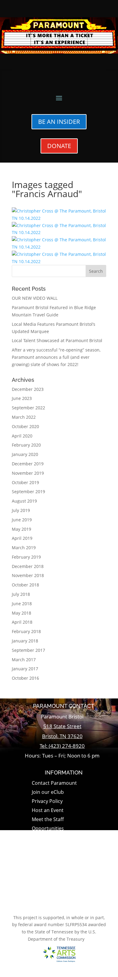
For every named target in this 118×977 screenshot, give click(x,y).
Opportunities (48, 829)
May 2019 (21, 529)
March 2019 (24, 547)
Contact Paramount (54, 783)
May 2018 (21, 613)
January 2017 (25, 669)
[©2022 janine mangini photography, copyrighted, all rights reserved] (59, 218)
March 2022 (24, 417)
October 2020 (25, 426)
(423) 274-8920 (67, 745)
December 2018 (28, 566)
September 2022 (28, 408)
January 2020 (25, 454)
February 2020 (26, 445)
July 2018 (21, 594)
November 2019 (28, 473)
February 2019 (26, 557)
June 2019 (22, 520)
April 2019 (22, 538)
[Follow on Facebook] (55, 904)
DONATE (59, 146)
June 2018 (22, 603)
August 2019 (24, 501)
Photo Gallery (47, 865)
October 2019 (25, 482)
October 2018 (25, 585)
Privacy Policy (47, 801)
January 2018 (25, 641)
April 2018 (22, 622)
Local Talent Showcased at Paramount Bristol (57, 340)
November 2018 (28, 575)
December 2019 (28, 464)
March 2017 (24, 659)
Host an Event (48, 811)
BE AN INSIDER (59, 121)
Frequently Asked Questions (64, 856)
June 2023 (22, 398)
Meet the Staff (48, 820)
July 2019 (21, 510)
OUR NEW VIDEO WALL (34, 298)
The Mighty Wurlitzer (55, 847)
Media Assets (47, 874)
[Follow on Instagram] (70, 903)
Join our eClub (48, 792)
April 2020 (22, 436)
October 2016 (25, 678)
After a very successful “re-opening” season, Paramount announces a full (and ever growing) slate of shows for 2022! (56, 357)
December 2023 (28, 389)
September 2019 (28, 491)
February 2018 (26, 631)
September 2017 (28, 650)
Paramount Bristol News (59, 838)
